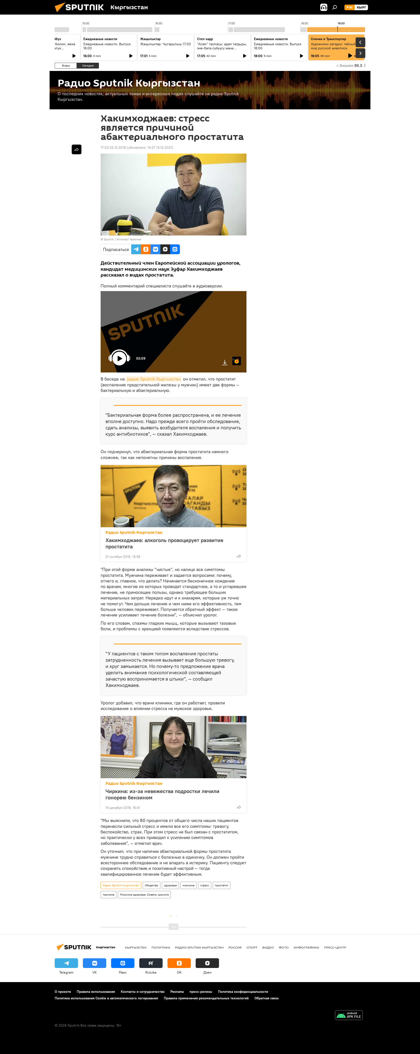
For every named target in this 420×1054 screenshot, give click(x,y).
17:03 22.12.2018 (113, 147)
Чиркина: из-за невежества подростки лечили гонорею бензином (162, 794)
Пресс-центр (335, 947)
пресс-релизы (201, 991)
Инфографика (306, 947)
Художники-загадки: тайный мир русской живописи (333, 46)
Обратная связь (266, 998)
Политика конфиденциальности (243, 991)
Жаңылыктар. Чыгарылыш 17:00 (165, 44)
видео (268, 947)
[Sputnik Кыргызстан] (81, 13)
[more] (239, 556)
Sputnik (109, 239)
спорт (251, 947)
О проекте (63, 991)
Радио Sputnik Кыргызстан (133, 532)
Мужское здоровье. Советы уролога (144, 894)
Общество (151, 885)
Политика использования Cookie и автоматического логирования (106, 998)
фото (284, 947)
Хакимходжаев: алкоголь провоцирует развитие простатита (164, 543)
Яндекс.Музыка (233, 359)
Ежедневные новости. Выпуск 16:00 (107, 46)
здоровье (170, 885)
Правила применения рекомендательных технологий (206, 998)
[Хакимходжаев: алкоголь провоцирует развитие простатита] (173, 496)
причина (108, 894)
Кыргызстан (136, 947)
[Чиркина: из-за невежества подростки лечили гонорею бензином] (173, 747)
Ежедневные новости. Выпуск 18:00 (277, 46)
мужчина (188, 885)
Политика (160, 947)
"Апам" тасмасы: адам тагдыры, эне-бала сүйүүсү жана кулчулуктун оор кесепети (222, 48)
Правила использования (96, 991)
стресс (204, 885)
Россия (235, 947)
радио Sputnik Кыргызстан (154, 379)
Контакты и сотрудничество (143, 991)
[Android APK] (348, 1015)
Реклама (177, 991)
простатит (221, 885)
